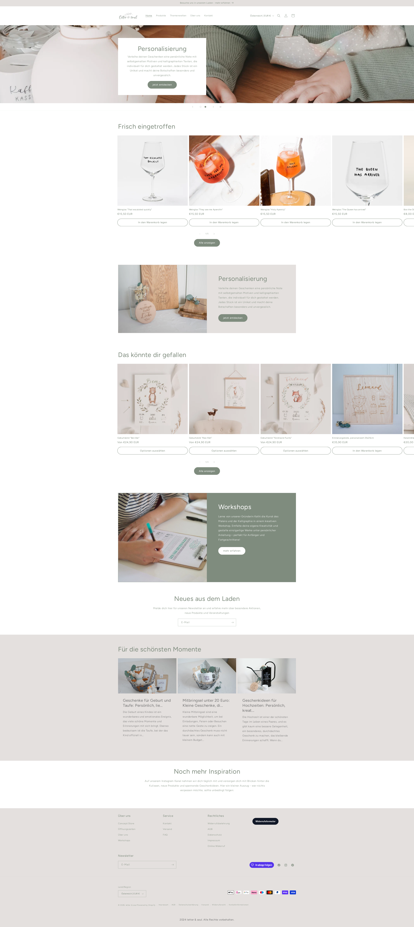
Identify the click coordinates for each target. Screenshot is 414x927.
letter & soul (131, 905)
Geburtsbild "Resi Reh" (200, 438)
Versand (167, 829)
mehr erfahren (231, 550)
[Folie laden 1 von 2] (200, 106)
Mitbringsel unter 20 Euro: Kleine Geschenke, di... (206, 703)
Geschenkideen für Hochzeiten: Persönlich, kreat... (263, 705)
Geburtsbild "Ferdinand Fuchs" (276, 438)
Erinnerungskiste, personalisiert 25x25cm (353, 438)
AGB (210, 829)
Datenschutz (215, 834)
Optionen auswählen (152, 450)
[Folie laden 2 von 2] (205, 106)
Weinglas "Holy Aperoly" (273, 209)
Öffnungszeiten (251, 84)
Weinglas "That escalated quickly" (134, 209)
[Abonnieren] (232, 622)
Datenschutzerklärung (188, 905)
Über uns (123, 834)
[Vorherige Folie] (192, 106)
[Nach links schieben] (199, 233)
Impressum (214, 840)
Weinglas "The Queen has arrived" (349, 209)
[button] (278, 15)
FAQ (165, 834)
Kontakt (167, 823)
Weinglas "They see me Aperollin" (206, 209)
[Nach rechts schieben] (214, 233)
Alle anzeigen (207, 242)
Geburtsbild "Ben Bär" (128, 438)
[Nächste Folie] (213, 106)
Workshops (124, 840)
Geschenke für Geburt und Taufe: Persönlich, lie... (147, 703)
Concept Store (126, 823)
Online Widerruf (216, 846)
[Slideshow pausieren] (221, 106)
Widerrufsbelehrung (219, 823)
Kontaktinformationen (238, 905)
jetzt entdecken (233, 317)
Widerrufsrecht (219, 905)
